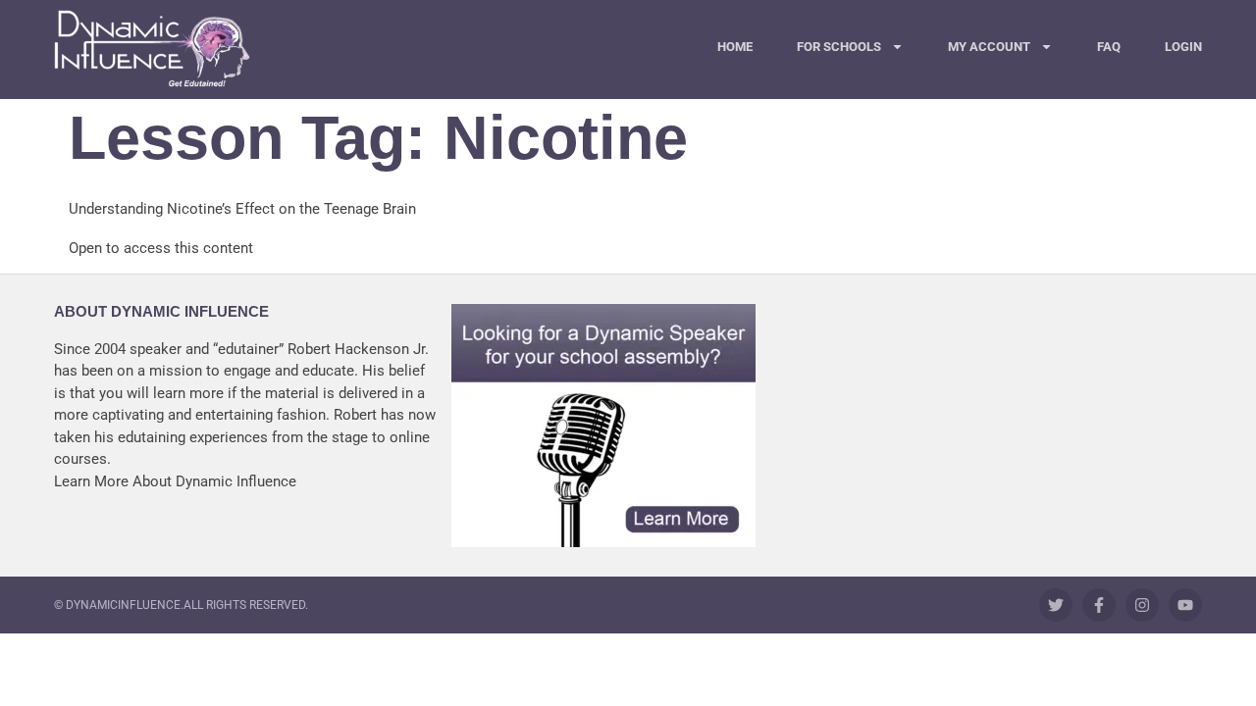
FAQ (1109, 46)
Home (735, 46)
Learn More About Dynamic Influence (175, 481)
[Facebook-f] (1099, 605)
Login (1183, 46)
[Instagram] (1142, 605)
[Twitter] (1056, 605)
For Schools (839, 46)
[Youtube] (1185, 605)
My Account (989, 46)
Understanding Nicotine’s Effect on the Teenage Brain (242, 209)
